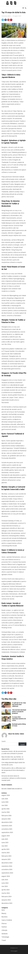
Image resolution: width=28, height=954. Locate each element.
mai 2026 (5, 805)
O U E (16, 948)
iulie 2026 (5, 799)
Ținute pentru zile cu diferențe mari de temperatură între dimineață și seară (13, 770)
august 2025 (6, 836)
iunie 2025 (5, 842)
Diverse (4, 923)
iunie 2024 (5, 883)
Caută (3, 741)
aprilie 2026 (5, 809)
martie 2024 (6, 893)
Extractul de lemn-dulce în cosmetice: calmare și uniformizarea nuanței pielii (14, 778)
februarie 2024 (6, 896)
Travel (4, 940)
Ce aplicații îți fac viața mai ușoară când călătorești (19, 704)
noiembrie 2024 (7, 866)
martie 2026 (6, 812)
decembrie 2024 (7, 863)
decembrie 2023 (7, 903)
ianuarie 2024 (6, 900)
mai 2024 (5, 886)
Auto (3, 910)
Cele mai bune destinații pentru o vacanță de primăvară (19, 711)
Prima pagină (14, 951)
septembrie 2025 (7, 832)
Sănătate (5, 934)
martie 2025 (6, 852)
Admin (9, 16)
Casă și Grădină (7, 920)
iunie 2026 (5, 802)
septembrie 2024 (7, 873)
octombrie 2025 (7, 829)
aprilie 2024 (5, 890)
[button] (23, 8)
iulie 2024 (5, 880)
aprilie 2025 (5, 849)
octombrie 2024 (7, 869)
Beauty (4, 913)
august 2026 (6, 795)
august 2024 (6, 876)
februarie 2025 (6, 856)
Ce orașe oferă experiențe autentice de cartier (19, 718)
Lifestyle (4, 930)
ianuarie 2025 (6, 859)
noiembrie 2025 (7, 826)
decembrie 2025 (7, 822)
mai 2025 (5, 846)
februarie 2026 (6, 815)
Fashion (4, 927)
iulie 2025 (5, 839)
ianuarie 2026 (6, 819)
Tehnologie (5, 937)
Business (4, 917)
